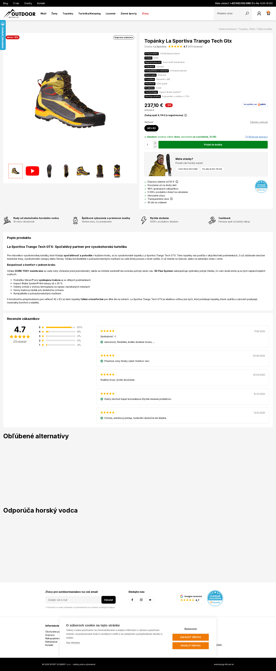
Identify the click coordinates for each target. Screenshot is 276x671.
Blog (5, 3)
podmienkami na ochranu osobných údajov (94, 607)
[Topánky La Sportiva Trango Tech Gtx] (15, 171)
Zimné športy (129, 13)
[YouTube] (150, 600)
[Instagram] (141, 600)
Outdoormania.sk (227, 29)
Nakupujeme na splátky (57, 638)
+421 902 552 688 (188, 169)
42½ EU (151, 128)
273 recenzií (19, 341)
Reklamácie (51, 641)
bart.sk (230, 664)
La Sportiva (159, 46)
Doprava (49, 635)
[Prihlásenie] (259, 13)
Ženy (54, 13)
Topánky (68, 13)
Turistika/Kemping (89, 13)
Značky (28, 3)
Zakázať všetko (190, 637)
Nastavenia (190, 629)
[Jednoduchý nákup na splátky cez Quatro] (255, 104)
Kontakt (41, 3)
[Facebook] (132, 600)
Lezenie (110, 13)
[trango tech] (32, 171)
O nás (16, 3)
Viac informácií (73, 642)
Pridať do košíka (213, 144)
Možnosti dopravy (258, 136)
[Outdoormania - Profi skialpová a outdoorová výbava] (19, 13)
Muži (43, 13)
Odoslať (108, 600)
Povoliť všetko (191, 645)
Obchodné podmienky (57, 631)
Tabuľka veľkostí (259, 122)
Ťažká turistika (264, 29)
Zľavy (145, 13)
